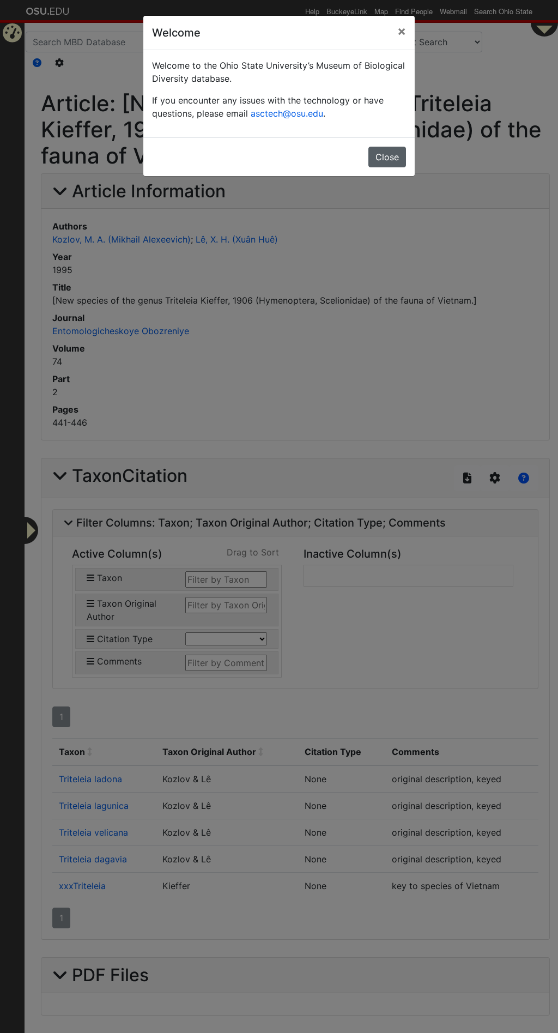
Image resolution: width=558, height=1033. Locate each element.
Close (387, 157)
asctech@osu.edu (287, 113)
